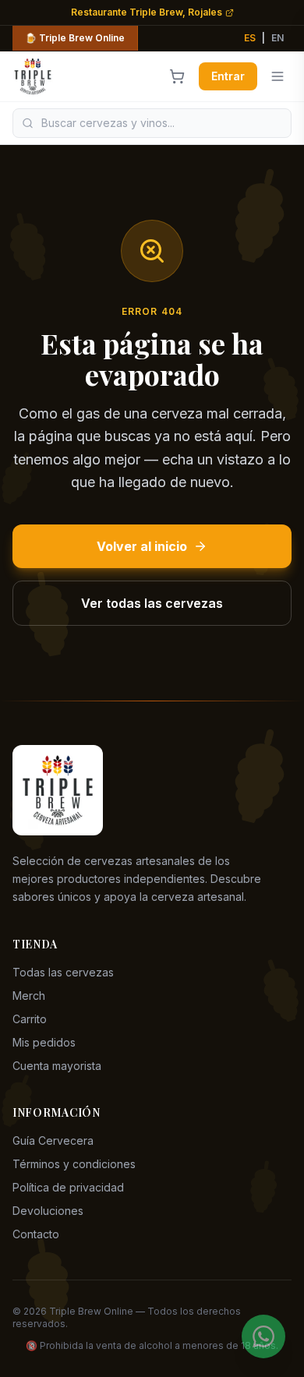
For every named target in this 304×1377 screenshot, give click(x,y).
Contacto (35, 1234)
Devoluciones (47, 1210)
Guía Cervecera (53, 1140)
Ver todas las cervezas (152, 603)
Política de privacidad (68, 1187)
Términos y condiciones (74, 1163)
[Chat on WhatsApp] (263, 1336)
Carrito (29, 1019)
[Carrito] (177, 76)
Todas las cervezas (63, 972)
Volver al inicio (142, 546)
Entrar (228, 76)
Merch (28, 995)
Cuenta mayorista (56, 1065)
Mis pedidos (44, 1042)
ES (250, 38)
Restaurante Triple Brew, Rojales (146, 12)
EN (277, 38)
